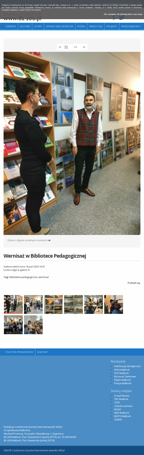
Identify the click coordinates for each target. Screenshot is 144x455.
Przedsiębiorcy (130, 26)
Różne (81, 26)
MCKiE (117, 409)
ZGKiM (118, 419)
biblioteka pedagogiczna (23, 277)
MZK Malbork (121, 412)
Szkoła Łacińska (123, 406)
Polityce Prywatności (33, 10)
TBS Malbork (121, 399)
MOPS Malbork (122, 416)
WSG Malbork (122, 369)
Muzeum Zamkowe (125, 376)
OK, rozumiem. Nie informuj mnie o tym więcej (123, 14)
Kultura (25, 26)
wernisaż (43, 277)
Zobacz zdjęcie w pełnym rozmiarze (27, 240)
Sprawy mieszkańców (59, 26)
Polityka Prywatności (19, 352)
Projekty (111, 26)
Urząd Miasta (121, 395)
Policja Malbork (122, 383)
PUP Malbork (121, 373)
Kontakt (42, 352)
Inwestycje (95, 26)
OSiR (117, 402)
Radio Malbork (122, 380)
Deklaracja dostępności (127, 366)
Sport (38, 26)
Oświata (10, 26)
